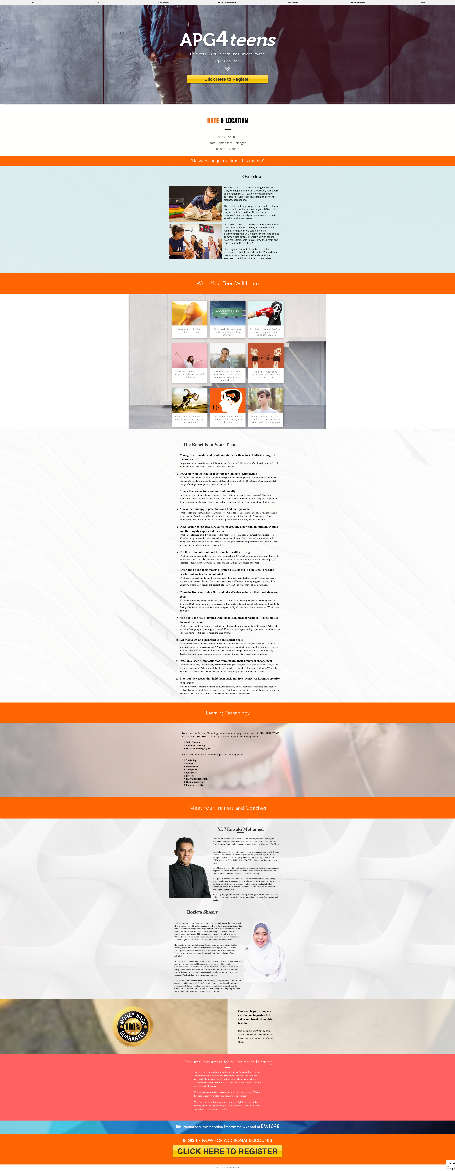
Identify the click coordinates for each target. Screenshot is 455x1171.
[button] (292, 2)
